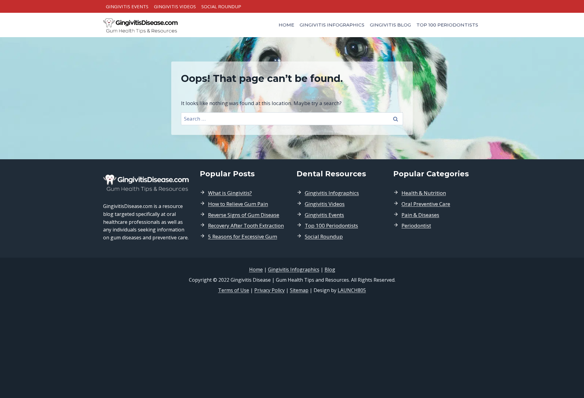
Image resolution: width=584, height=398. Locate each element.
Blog (330, 269)
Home (286, 25)
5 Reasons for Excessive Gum (242, 236)
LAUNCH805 (352, 290)
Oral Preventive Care (425, 203)
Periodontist (416, 225)
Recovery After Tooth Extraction (246, 225)
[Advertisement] (291, 346)
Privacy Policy (269, 290)
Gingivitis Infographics (332, 25)
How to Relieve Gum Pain (238, 203)
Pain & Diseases (420, 214)
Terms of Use (233, 290)
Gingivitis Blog (390, 25)
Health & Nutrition (423, 192)
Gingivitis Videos (175, 6)
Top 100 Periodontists (447, 25)
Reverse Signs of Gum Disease (243, 214)
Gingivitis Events (127, 6)
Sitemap (299, 290)
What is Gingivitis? (230, 192)
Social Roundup (221, 6)
